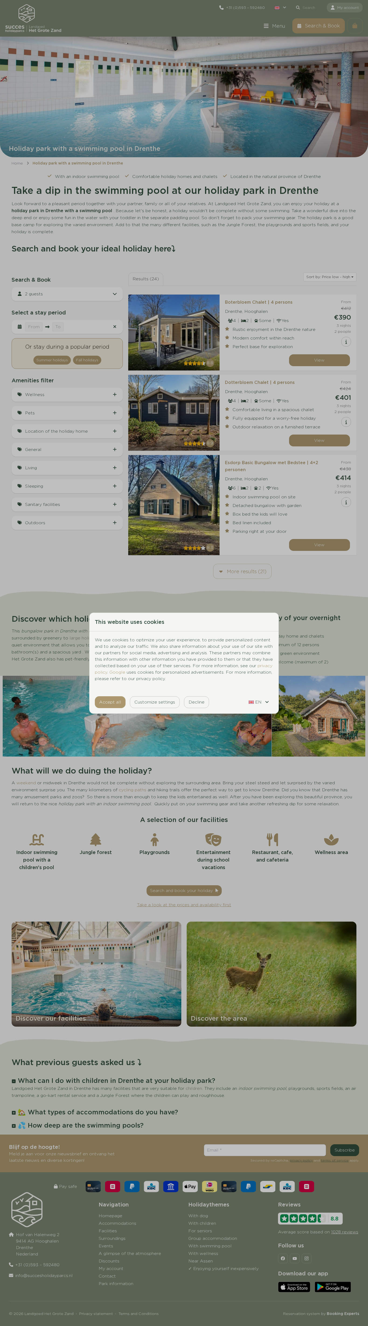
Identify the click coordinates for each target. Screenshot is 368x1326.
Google (117, 672)
